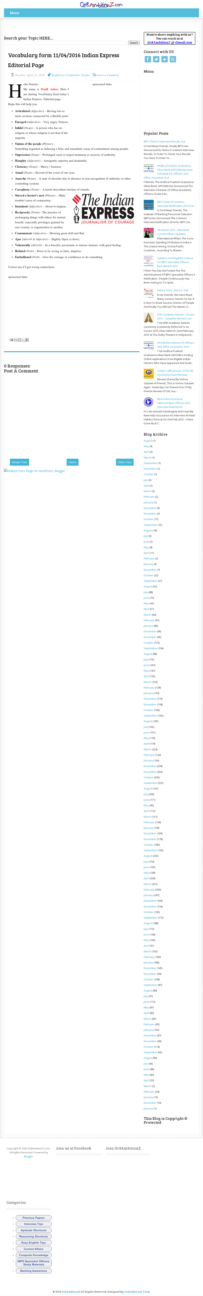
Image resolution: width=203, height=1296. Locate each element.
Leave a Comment (108, 75)
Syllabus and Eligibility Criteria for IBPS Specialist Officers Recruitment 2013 (175, 262)
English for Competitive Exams (71, 75)
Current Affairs (33, 1249)
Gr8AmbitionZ (71, 1291)
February (149, 496)
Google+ (164, 59)
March (147, 457)
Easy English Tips (33, 1242)
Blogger (28, 1156)
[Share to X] (23, 340)
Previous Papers (34, 1217)
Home (73, 462)
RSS (173, 59)
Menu (14, 12)
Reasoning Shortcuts (33, 1236)
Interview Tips (33, 1223)
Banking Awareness (33, 1270)
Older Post (125, 462)
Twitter (156, 59)
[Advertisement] (50, 28)
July (146, 480)
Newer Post (19, 462)
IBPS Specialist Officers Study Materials (34, 1263)
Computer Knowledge (33, 1255)
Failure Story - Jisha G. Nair (173, 290)
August (148, 440)
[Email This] (16, 340)
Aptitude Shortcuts (34, 1230)
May (146, 446)
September (150, 463)
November (150, 468)
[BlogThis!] (19, 340)
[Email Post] (11, 339)
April (146, 452)
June (146, 541)
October (148, 474)
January (148, 502)
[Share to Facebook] (27, 340)
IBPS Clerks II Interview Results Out (164, 141)
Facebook (148, 59)
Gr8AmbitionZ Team (137, 1291)
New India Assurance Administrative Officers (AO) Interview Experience (173, 403)
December (150, 508)
